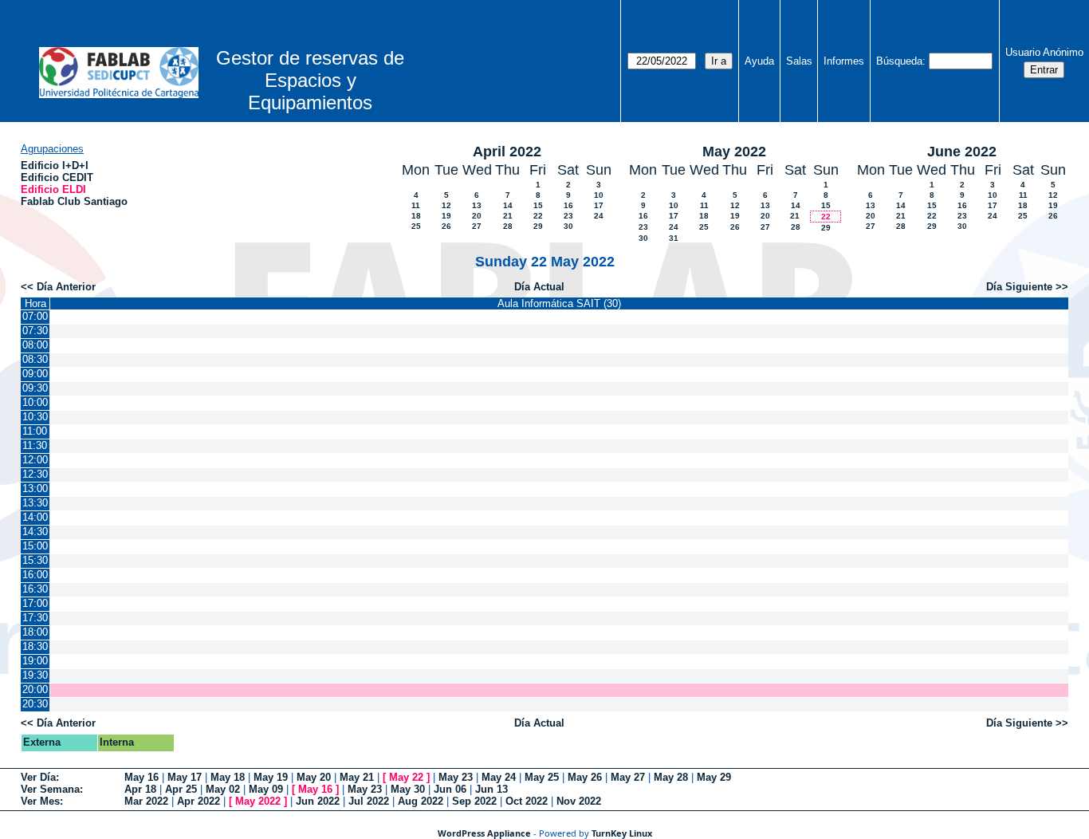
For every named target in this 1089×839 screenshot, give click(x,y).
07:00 (35, 316)
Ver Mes (40, 801)
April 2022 (507, 152)
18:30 (35, 646)
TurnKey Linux (622, 833)
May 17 (184, 777)
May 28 (671, 777)
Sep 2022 (474, 801)
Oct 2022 (526, 801)
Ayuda (759, 61)
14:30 (35, 532)
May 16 (141, 777)
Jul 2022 (368, 801)
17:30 (35, 618)
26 (446, 226)
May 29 (714, 777)
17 (598, 205)
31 (673, 238)
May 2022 (734, 152)
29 (538, 226)
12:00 (35, 460)
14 (508, 205)
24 (598, 215)
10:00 (35, 402)
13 (477, 205)
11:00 (34, 431)
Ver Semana (50, 789)
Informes (844, 61)
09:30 (35, 388)
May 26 (585, 777)
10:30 (35, 417)
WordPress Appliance (484, 833)
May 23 (455, 777)
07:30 (35, 331)
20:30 (35, 704)
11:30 (34, 445)
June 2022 (962, 152)
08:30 (35, 359)
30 (568, 226)
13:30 (35, 503)
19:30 (35, 675)
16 (568, 205)
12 (446, 205)
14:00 (35, 517)
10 (598, 195)
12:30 (35, 474)
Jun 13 (491, 789)
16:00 (35, 575)
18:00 (35, 632)
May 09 (266, 789)
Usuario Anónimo (1044, 52)
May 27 (628, 777)
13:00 (35, 488)
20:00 (35, 689)
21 (508, 215)
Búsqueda (899, 61)
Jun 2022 (318, 801)
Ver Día (38, 777)
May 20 (314, 777)
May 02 (223, 789)
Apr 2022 (198, 801)
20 (477, 215)
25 (416, 226)
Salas (799, 61)
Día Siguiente (1019, 287)
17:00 (35, 603)
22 (538, 215)
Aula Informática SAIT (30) (559, 303)
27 (477, 226)
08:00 (35, 345)
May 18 (227, 777)
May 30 (408, 789)
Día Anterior (66, 287)
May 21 (357, 777)
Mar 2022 (146, 801)
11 (415, 205)
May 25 (542, 777)
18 (416, 215)
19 (446, 215)
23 (568, 215)
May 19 (271, 777)
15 (538, 205)
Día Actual (539, 287)
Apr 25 (181, 789)
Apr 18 (140, 789)
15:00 (35, 546)
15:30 (35, 560)
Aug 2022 (420, 801)
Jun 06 (450, 789)
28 (508, 226)
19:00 (35, 661)
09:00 (35, 374)
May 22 (406, 777)
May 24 (499, 777)
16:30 (35, 589)
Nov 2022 (578, 801)
